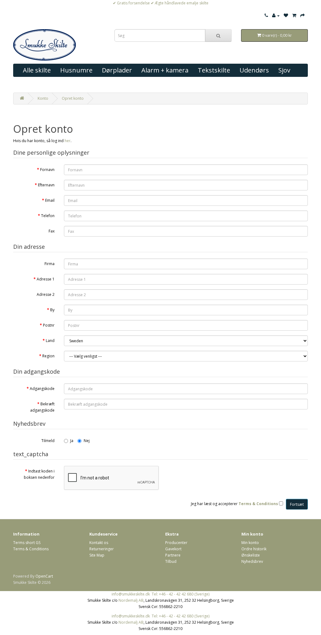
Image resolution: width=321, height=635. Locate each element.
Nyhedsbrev (252, 561)
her (68, 140)
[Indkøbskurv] (294, 15)
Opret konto (73, 98)
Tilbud (170, 561)
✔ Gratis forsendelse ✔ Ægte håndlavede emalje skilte (160, 3)
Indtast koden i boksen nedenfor (39, 474)
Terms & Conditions (31, 549)
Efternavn (46, 185)
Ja (71, 440)
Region (48, 356)
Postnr (49, 325)
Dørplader (117, 70)
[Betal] (302, 15)
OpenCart (44, 576)
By (52, 309)
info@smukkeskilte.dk (131, 594)
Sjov (284, 70)
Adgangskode (42, 388)
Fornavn (47, 169)
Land (50, 340)
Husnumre (76, 70)
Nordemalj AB (131, 600)
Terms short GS (26, 542)
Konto (43, 98)
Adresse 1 (46, 279)
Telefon (48, 215)
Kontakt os (98, 542)
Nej (87, 440)
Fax (52, 231)
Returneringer (101, 549)
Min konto (250, 542)
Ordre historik (253, 549)
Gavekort (173, 549)
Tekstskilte (214, 70)
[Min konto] (276, 15)
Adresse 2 (46, 294)
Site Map (96, 555)
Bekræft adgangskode (42, 407)
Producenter (176, 542)
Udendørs (254, 70)
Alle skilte (37, 70)
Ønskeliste (250, 555)
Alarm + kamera (164, 70)
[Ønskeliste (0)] (286, 15)
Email (50, 200)
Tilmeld (48, 440)
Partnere (173, 555)
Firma (50, 263)
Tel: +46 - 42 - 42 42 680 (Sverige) (180, 594)
